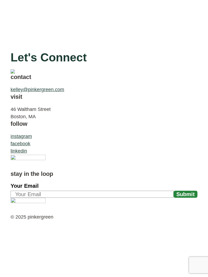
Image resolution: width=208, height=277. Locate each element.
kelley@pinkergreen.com (37, 89)
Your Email (25, 186)
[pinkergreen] (34, 11)
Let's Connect (49, 57)
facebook (20, 143)
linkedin (19, 151)
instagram (21, 136)
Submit (185, 194)
